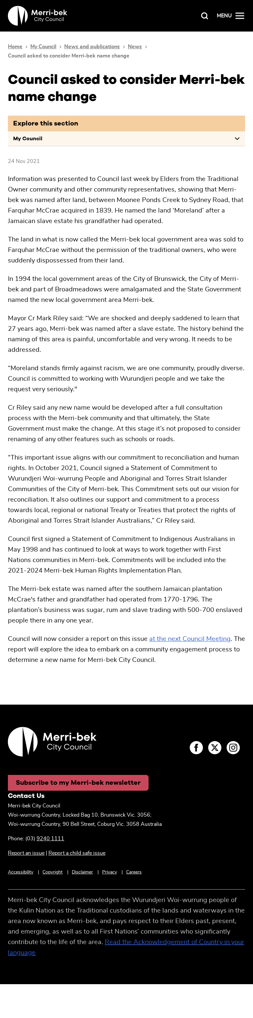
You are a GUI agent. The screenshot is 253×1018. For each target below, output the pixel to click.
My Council (43, 46)
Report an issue (26, 853)
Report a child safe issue (76, 853)
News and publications (92, 46)
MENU (224, 15)
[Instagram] (233, 747)
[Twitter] (214, 747)
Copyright (52, 872)
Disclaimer (82, 872)
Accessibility (20, 872)
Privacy (109, 872)
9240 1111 (50, 838)
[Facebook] (196, 747)
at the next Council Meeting (190, 639)
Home (15, 46)
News (135, 46)
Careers (134, 872)
